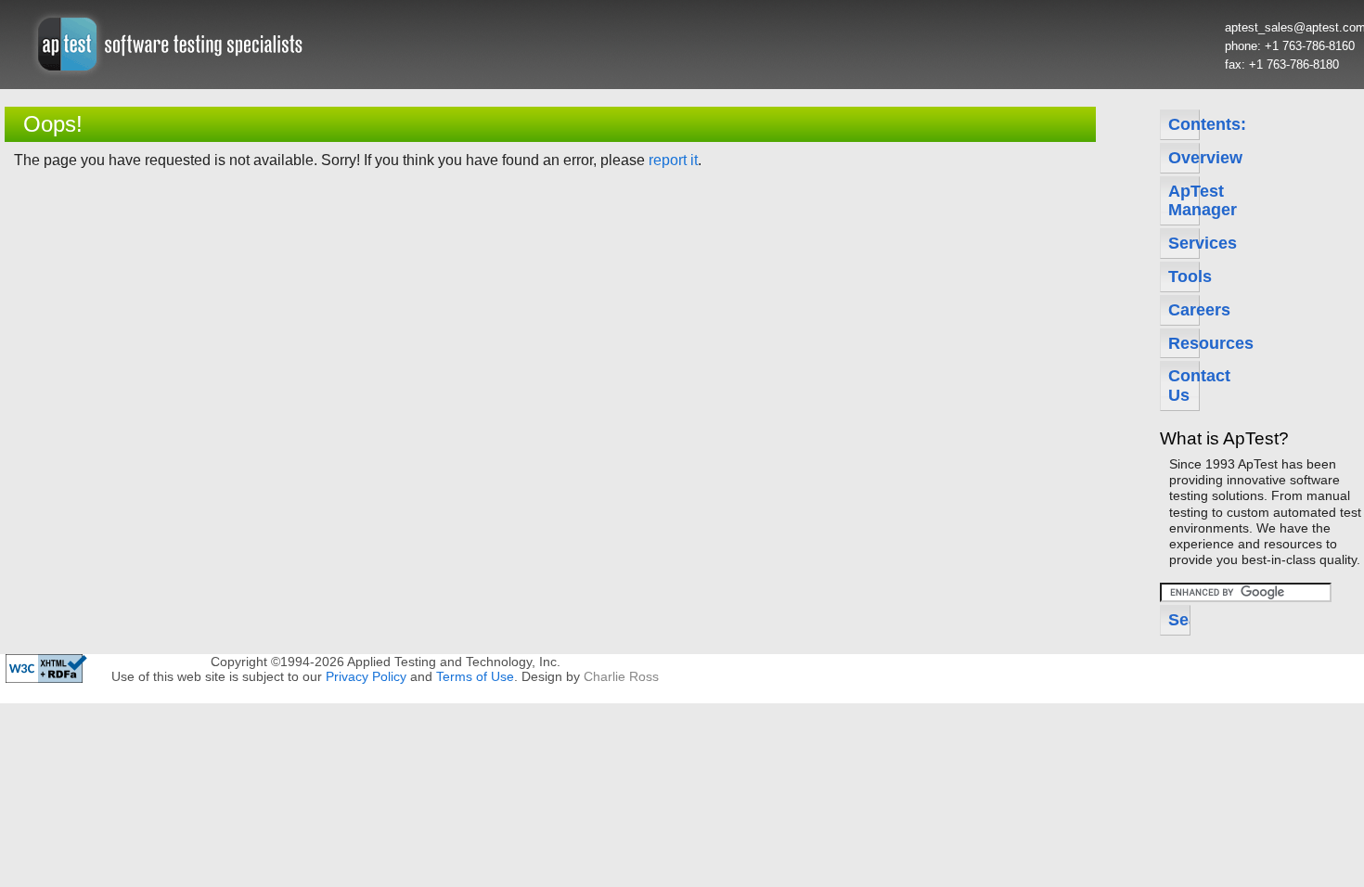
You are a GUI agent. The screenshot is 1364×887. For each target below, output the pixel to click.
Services (1184, 243)
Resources (1184, 343)
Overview (1184, 157)
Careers (1184, 310)
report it (673, 160)
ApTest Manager (1184, 201)
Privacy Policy (366, 676)
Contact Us (1184, 385)
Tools (1184, 276)
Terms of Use (475, 676)
